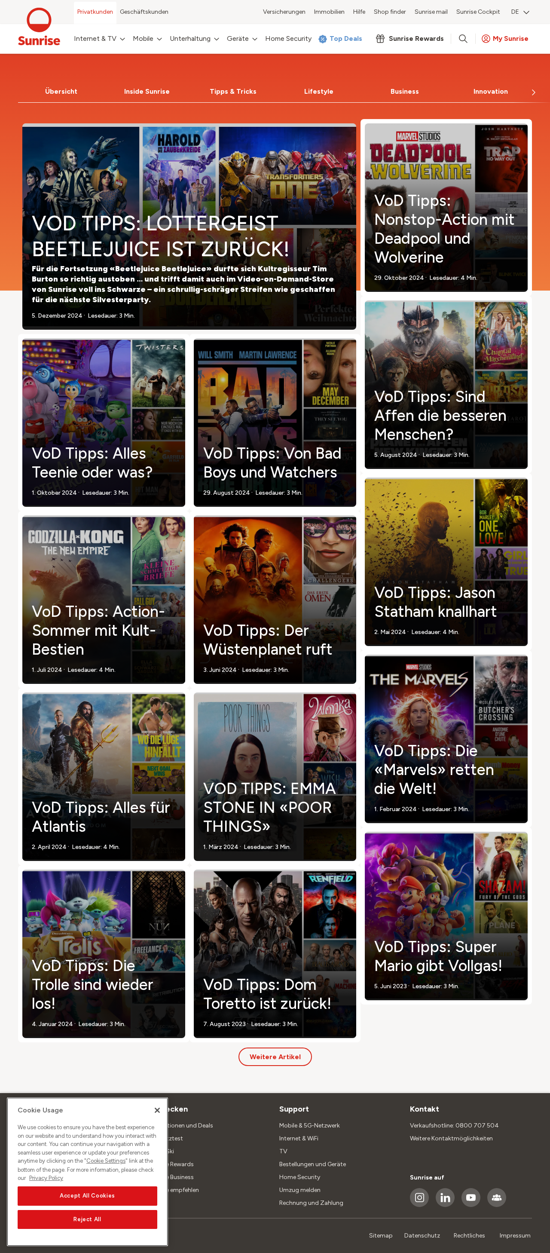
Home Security (299, 1177)
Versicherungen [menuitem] (284, 11)
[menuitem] (520, 13)
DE (515, 11)
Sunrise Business (171, 1177)
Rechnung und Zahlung (311, 1203)
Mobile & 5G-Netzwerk (309, 1125)
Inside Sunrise (147, 91)
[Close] (157, 1110)
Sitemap (381, 1235)
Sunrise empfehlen (174, 1190)
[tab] (61, 91)
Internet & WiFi (298, 1138)
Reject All (87, 1219)
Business (405, 91)
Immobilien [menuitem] (329, 11)
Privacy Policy (46, 1178)
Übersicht (61, 91)
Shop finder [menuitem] (390, 11)
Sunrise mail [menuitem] (431, 11)
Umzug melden (300, 1190)
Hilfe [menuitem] (359, 11)
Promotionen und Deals (181, 1125)
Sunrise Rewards (171, 1164)
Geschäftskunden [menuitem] (144, 11)
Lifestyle (318, 91)
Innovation (491, 91)
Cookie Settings (105, 1161)
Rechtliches (469, 1235)
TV (283, 1151)
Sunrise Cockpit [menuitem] (478, 11)
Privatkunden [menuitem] (95, 11)
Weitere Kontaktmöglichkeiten (451, 1138)
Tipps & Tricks (233, 91)
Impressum (515, 1235)
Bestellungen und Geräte (312, 1164)
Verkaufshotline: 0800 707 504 (454, 1125)
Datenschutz (422, 1235)
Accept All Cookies (87, 1196)
